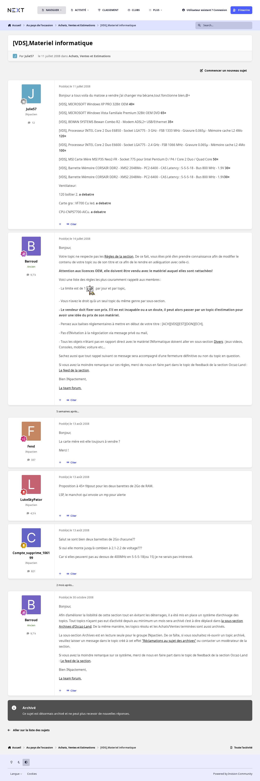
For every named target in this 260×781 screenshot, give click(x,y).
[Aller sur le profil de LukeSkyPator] (31, 484)
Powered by (232, 774)
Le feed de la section (74, 370)
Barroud (31, 261)
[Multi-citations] (60, 224)
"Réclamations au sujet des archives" (169, 641)
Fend (31, 446)
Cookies (32, 774)
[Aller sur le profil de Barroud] (31, 246)
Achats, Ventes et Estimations (89, 56)
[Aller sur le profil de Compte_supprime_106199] (31, 537)
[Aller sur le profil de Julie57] (15, 56)
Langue (15, 774)
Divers (218, 342)
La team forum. (70, 388)
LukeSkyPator (31, 500)
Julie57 (29, 56)
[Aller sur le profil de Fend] (31, 431)
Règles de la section (118, 256)
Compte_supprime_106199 (31, 555)
